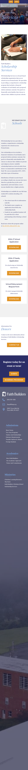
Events (14, 374)
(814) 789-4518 (11, 399)
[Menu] (25, 6)
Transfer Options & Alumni (14, 439)
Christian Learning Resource (13, 479)
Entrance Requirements (13, 437)
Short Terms (9, 430)
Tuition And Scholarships (13, 435)
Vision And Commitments (14, 463)
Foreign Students (11, 441)
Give (11, 1)
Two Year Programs (12, 432)
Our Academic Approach (13, 460)
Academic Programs (14, 380)
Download (14, 247)
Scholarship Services (11, 486)
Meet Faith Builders (12, 458)
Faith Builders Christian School (14, 484)
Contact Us (14, 345)
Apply (16, 1)
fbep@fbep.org (11, 404)
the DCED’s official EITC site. (11, 226)
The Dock (7, 482)
